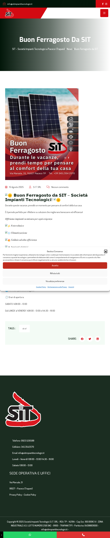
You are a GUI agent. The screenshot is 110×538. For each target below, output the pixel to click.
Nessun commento (60, 186)
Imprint (71, 287)
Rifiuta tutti (55, 273)
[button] (105, 251)
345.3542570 (27, 446)
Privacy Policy (15, 494)
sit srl (24, 328)
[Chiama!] (83, 535)
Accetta (55, 265)
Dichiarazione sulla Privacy (57, 287)
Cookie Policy (41, 287)
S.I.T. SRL (37, 186)
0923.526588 (27, 440)
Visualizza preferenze (55, 281)
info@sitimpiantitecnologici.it (19, 4)
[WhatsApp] (30, 535)
